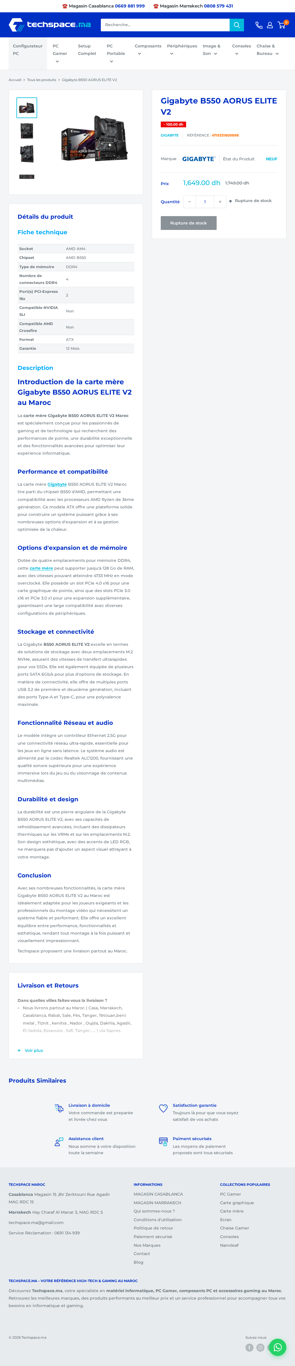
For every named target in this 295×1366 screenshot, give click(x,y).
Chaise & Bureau (266, 49)
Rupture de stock (188, 223)
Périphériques (182, 46)
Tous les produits (41, 80)
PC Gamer (60, 49)
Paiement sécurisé (153, 1236)
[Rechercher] (237, 25)
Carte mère (232, 1211)
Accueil (15, 80)
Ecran (226, 1219)
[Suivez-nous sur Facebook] (249, 1348)
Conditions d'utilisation (158, 1219)
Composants (148, 46)
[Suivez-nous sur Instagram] (260, 1348)
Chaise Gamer (234, 1228)
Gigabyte (170, 135)
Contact (142, 1253)
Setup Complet (87, 49)
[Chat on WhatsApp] (277, 1347)
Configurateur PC (28, 49)
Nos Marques (147, 1245)
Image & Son (211, 49)
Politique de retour (153, 1228)
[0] (281, 25)
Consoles (241, 46)
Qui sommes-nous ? (154, 1211)
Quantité (170, 201)
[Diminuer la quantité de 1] (190, 202)
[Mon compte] (270, 25)
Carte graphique (237, 1202)
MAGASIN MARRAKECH (157, 1202)
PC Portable (116, 49)
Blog (138, 1262)
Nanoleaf (229, 1245)
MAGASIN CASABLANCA (158, 1194)
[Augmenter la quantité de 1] (220, 202)
